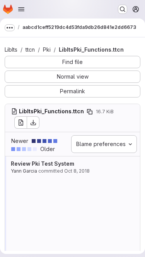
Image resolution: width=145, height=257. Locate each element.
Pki (47, 49)
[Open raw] (20, 122)
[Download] (33, 122)
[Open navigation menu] (21, 9)
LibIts (11, 49)
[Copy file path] (89, 111)
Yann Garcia (24, 171)
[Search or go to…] (122, 9)
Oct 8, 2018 (77, 171)
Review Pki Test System (42, 163)
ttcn (30, 49)
